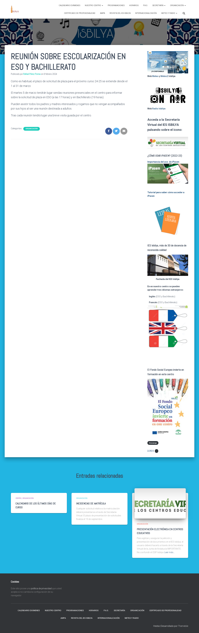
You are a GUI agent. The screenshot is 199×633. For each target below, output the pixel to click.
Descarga (153, 443)
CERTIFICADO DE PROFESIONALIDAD (79, 13)
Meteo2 (164, 76)
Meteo (155, 76)
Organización (177, 5)
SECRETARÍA (158, 5)
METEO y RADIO (168, 13)
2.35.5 (150, 451)
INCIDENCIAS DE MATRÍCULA (91, 503)
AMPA (102, 13)
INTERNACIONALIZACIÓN (146, 13)
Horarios (134, 5)
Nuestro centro (93, 5)
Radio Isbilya (158, 108)
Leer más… (169, 552)
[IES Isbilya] (15, 9)
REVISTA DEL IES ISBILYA (120, 13)
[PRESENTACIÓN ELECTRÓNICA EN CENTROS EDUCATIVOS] (160, 503)
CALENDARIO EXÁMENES (69, 5)
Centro (18, 498)
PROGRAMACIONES (116, 5)
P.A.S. (145, 5)
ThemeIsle (183, 626)
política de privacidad (41, 588)
